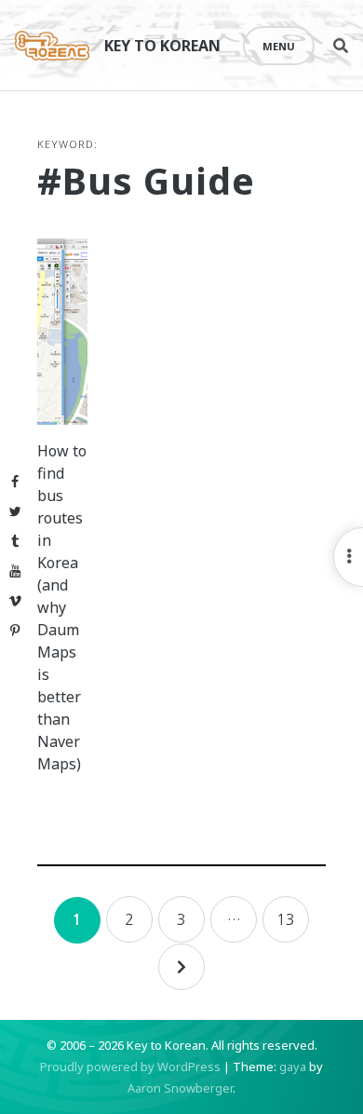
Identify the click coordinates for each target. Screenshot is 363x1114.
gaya (292, 1066)
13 (285, 919)
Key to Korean (162, 45)
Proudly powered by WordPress (130, 1066)
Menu (278, 46)
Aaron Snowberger (180, 1088)
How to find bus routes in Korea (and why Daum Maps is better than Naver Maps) (62, 607)
